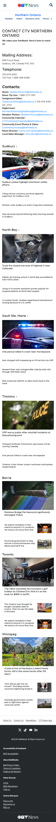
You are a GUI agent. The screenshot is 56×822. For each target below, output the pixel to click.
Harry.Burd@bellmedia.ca (38, 134)
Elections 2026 (33, 19)
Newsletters (31, 720)
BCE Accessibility (10, 753)
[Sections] (5, 5)
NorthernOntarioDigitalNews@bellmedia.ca (24, 111)
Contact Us (19, 720)
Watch (19, 19)
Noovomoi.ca (9, 804)
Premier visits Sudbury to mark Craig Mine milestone (27, 205)
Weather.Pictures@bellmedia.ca (37, 114)
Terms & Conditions (11, 768)
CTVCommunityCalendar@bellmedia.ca (22, 121)
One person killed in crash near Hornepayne (26, 351)
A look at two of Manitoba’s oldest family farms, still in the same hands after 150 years (26, 671)
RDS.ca (6, 807)
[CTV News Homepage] (28, 5)
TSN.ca (6, 789)
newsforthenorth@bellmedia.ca (26, 92)
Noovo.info (8, 801)
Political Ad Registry (12, 771)
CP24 (5, 783)
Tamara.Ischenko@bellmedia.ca (18, 101)
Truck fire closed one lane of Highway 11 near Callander (26, 267)
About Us (7, 720)
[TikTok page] (25, 729)
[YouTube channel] (30, 729)
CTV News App (45, 720)
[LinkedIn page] (36, 729)
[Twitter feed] (19, 729)
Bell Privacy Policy (11, 765)
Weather (9, 19)
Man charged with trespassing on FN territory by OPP (27, 360)
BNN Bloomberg (10, 786)
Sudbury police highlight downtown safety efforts (24, 183)
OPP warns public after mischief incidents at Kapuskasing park (26, 434)
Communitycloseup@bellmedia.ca (19, 127)
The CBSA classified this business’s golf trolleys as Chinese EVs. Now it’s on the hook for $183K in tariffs (26, 592)
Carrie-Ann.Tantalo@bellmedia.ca (36, 130)
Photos (46, 19)
